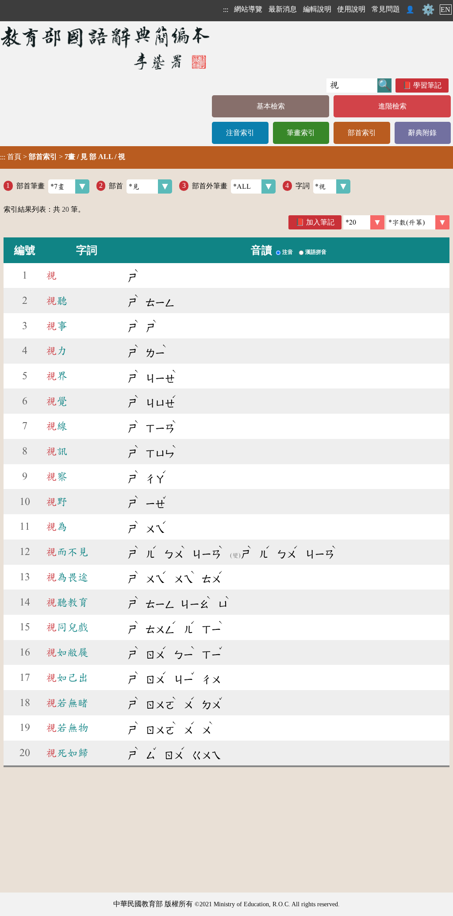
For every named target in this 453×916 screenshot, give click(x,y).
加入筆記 (320, 222)
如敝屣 (67, 652)
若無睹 (67, 703)
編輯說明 (317, 9)
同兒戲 (67, 627)
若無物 (67, 727)
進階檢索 (392, 106)
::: (225, 9)
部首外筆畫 (209, 185)
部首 (116, 185)
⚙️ (428, 10)
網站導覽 (248, 9)
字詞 (303, 185)
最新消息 (283, 9)
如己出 (67, 677)
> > (62, 157)
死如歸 (67, 753)
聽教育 (67, 602)
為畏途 (67, 577)
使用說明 (351, 9)
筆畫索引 (301, 132)
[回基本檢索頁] (106, 47)
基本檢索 (271, 106)
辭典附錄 (422, 132)
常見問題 (386, 9)
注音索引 (240, 132)
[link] (417, 222)
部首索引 (362, 132)
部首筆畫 (30, 185)
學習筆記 (427, 85)
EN (445, 9)
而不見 (67, 552)
